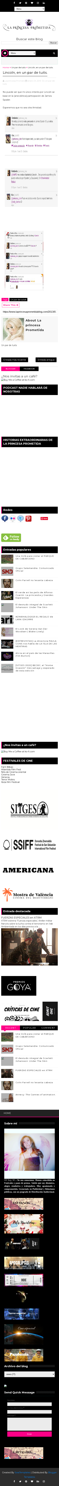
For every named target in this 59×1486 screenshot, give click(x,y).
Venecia (5, 777)
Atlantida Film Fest (11, 769)
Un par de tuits (18, 67)
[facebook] (14, 3)
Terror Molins (8, 779)
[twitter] (20, 3)
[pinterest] (26, 3)
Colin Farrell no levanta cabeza (34, 580)
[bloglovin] (32, 3)
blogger (10, 369)
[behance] (38, 1481)
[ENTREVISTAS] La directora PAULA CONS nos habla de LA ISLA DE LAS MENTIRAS (36, 644)
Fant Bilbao (7, 767)
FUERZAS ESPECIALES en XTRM (21, 917)
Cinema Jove (8, 774)
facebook (29, 369)
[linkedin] (44, 3)
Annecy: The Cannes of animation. (36, 1094)
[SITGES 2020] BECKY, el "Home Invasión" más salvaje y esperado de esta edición (35, 668)
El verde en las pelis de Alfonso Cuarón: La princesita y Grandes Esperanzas (34, 595)
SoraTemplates (22, 1472)
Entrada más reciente (14, 359)
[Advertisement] (29, 708)
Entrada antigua (46, 359)
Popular (29, 1028)
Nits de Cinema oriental (13, 772)
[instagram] (38, 3)
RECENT (10, 1028)
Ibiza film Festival (10, 782)
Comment (48, 1028)
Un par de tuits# (18, 299)
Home (6, 67)
